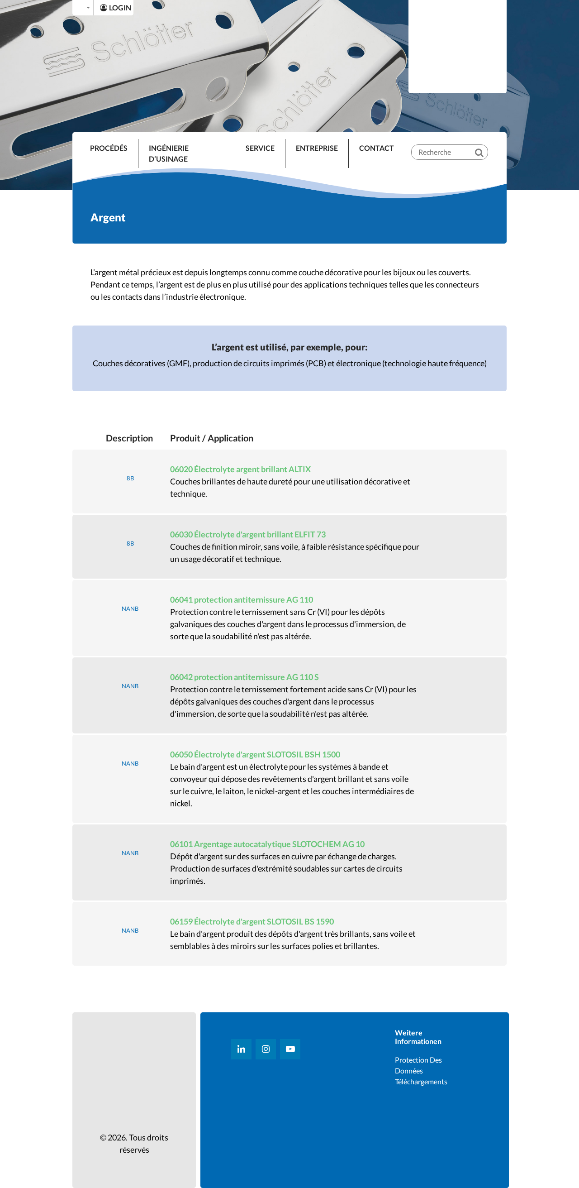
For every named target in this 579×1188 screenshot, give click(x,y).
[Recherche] (485, 144)
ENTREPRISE (317, 148)
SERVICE (260, 148)
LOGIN (120, 7)
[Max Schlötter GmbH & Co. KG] (458, 45)
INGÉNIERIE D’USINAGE (169, 153)
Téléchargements (421, 1081)
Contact (376, 148)
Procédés (109, 148)
